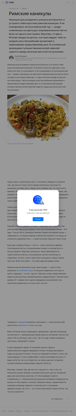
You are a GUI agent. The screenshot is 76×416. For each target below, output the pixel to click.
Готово (38, 219)
